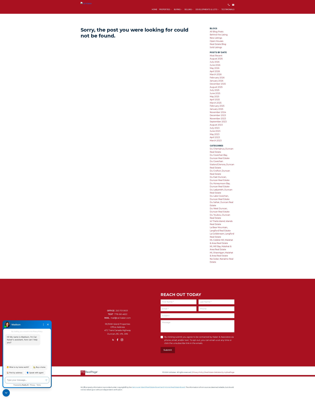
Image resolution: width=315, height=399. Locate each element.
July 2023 (215, 128)
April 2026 (215, 71)
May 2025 (214, 96)
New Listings (216, 38)
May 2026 (214, 68)
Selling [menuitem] (188, 9)
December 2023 (218, 115)
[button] (229, 5)
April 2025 (215, 99)
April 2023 (215, 137)
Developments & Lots (206, 9)
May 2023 (214, 134)
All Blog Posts (216, 31)
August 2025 (216, 87)
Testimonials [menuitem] (227, 9)
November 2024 (218, 112)
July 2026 (214, 62)
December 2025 (218, 84)
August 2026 (216, 59)
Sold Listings (216, 47)
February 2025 (217, 106)
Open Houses (216, 41)
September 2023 (218, 121)
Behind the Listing (219, 35)
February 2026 (217, 77)
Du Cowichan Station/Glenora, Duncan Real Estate (222, 164)
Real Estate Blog (218, 44)
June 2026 (215, 65)
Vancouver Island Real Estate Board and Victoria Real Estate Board (158, 387)
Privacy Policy (198, 372)
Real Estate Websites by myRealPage (219, 372)
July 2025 (214, 90)
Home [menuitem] (154, 9)
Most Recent (216, 55)
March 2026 (215, 74)
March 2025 (215, 103)
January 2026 (216, 81)
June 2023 (215, 131)
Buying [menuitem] (177, 9)
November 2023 (218, 118)
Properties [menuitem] (164, 9)
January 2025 (216, 109)
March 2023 (216, 140)
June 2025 (215, 93)
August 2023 (216, 125)
